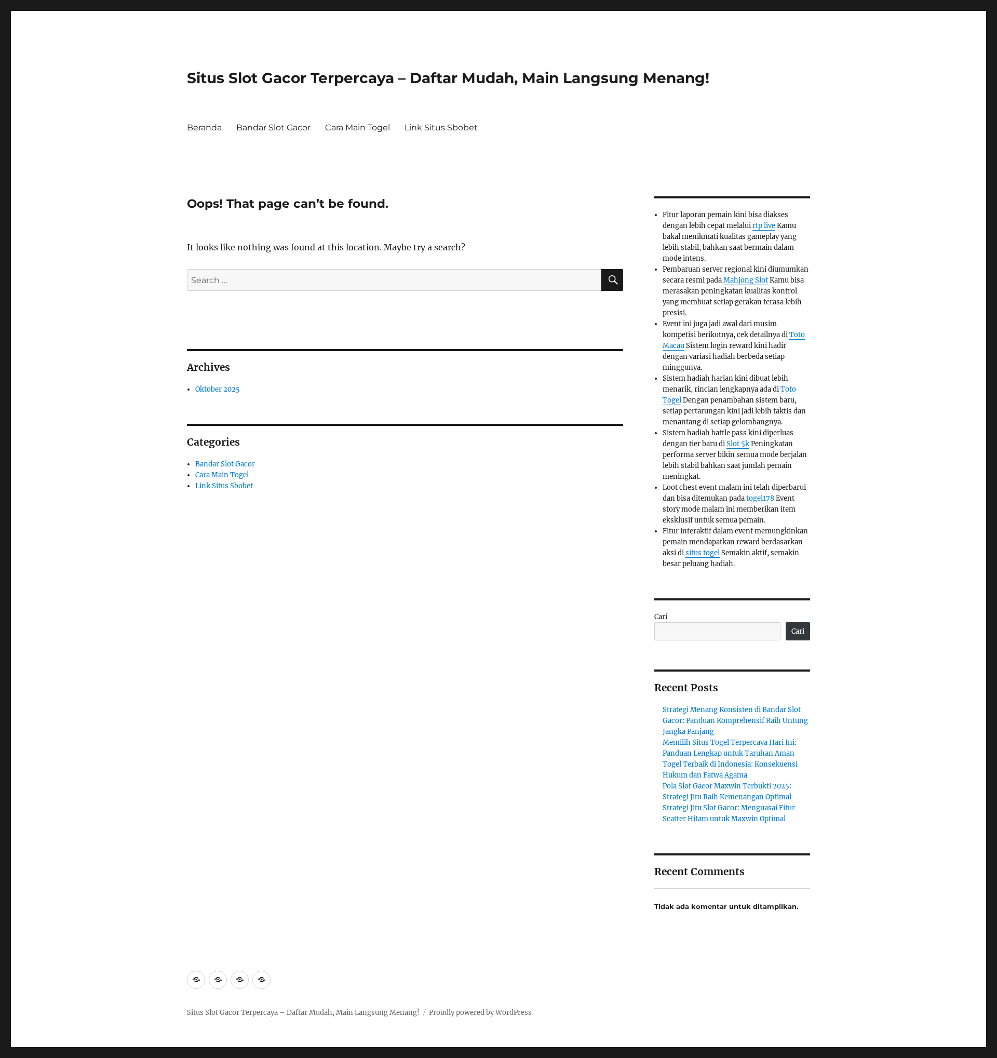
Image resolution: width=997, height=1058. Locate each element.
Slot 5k (737, 443)
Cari (660, 616)
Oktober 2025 (217, 389)
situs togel (702, 552)
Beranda (204, 127)
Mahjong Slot (745, 280)
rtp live (763, 225)
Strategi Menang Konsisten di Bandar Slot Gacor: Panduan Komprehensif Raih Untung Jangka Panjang (735, 720)
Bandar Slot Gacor (273, 127)
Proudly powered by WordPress (480, 1012)
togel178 (760, 498)
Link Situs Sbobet (441, 127)
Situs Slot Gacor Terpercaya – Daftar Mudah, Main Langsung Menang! (448, 78)
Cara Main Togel (357, 127)
